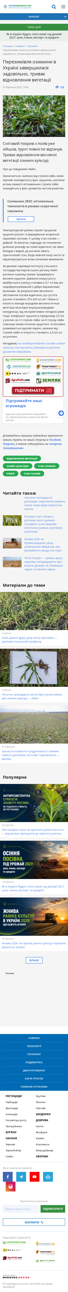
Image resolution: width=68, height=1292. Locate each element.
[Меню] (63, 6)
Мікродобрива (44, 1150)
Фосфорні (41, 1132)
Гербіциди (12, 1102)
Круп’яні (41, 1096)
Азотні (39, 1126)
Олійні (9, 1156)
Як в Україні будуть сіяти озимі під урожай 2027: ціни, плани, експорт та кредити (34, 35)
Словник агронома (34, 1086)
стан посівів (32, 473)
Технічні (40, 1102)
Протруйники (14, 1126)
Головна (7, 46)
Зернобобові (13, 1150)
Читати (21, 219)
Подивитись (34, 1062)
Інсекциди (12, 1114)
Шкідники (43, 1114)
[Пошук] (54, 6)
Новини (20, 46)
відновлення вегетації (22, 458)
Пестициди (14, 1096)
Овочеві (40, 1108)
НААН (11, 473)
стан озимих (47, 466)
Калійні (40, 1138)
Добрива (42, 1120)
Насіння (11, 1138)
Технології (34, 1046)
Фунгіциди (12, 1108)
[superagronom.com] (17, 6)
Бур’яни (11, 1132)
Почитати (34, 1054)
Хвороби (42, 1156)
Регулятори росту (16, 1120)
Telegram (8, 444)
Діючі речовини (34, 1070)
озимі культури (18, 466)
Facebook (55, 439)
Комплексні (42, 1144)
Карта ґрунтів (34, 1078)
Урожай (32, 46)
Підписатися (53, 1209)
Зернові (10, 1144)
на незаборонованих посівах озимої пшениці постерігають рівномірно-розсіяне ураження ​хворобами (34, 347)
